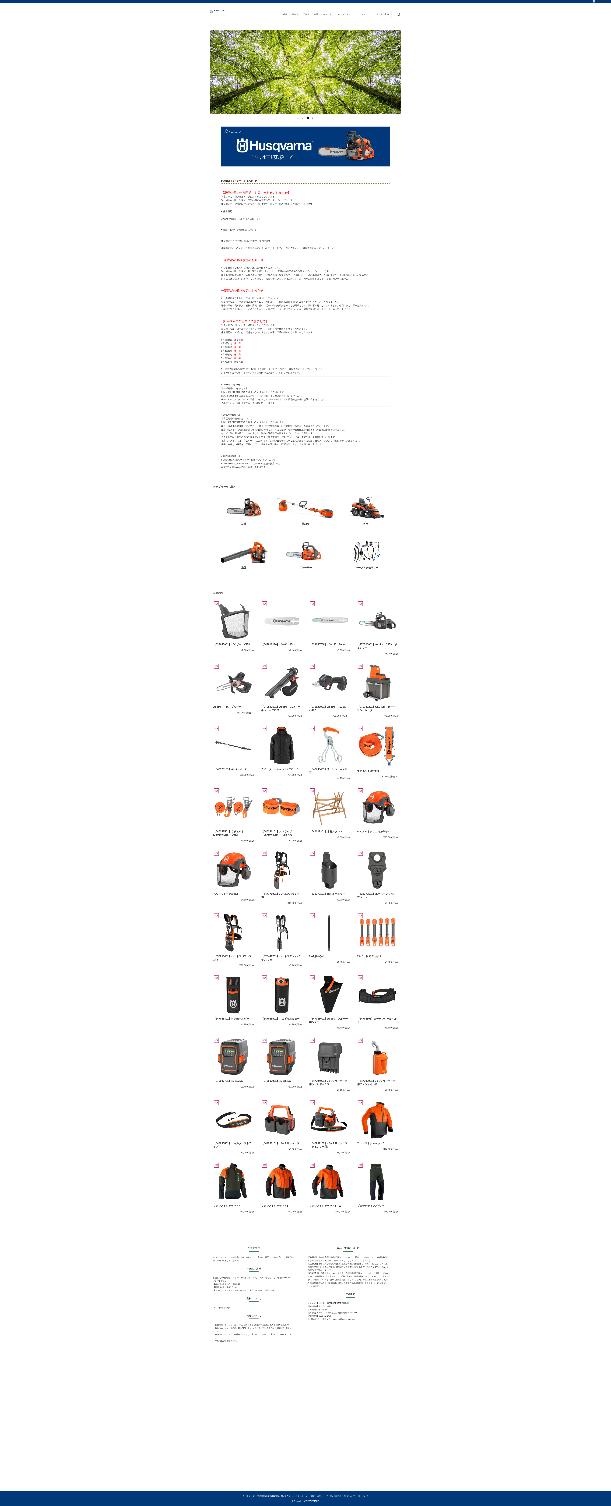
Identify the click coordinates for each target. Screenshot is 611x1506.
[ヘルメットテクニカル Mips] (377, 808)
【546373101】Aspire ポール (230, 769)
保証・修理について (319, 1496)
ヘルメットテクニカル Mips (373, 831)
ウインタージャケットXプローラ (280, 769)
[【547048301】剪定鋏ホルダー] (233, 995)
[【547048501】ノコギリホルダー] (281, 995)
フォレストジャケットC (371, 1143)
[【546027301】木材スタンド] (329, 808)
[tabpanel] (305, 72)
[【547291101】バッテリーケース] (281, 1120)
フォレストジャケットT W (325, 1205)
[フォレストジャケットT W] (329, 1182)
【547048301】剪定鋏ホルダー (231, 1018)
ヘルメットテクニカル (226, 894)
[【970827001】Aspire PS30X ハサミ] (329, 683)
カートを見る (383, 14)
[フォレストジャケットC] (377, 1120)
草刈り (295, 14)
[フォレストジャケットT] (281, 1182)
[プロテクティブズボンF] (377, 1182)
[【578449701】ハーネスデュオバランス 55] (281, 933)
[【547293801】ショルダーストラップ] (233, 1120)
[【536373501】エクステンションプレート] (377, 870)
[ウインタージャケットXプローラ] (281, 745)
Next (607, 72)
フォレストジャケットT (274, 1205)
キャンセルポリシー (300, 1496)
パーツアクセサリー (347, 14)
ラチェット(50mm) (368, 770)
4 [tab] (313, 118)
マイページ (367, 14)
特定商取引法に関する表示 (278, 1496)
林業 (285, 14)
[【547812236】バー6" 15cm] (281, 621)
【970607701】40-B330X (228, 1081)
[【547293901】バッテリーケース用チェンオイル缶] (377, 1057)
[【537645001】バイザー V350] (233, 621)
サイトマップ (248, 1496)
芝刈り (306, 14)
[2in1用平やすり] (329, 933)
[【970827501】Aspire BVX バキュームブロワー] (281, 683)
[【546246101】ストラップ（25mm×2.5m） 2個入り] (281, 808)
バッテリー (328, 14)
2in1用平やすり (318, 956)
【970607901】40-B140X (276, 1081)
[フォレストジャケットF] (233, 1182)
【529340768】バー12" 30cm (327, 644)
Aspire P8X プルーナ (227, 706)
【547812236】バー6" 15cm (278, 644)
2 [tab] (303, 118)
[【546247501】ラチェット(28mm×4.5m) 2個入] (233, 808)
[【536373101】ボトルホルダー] (329, 870)
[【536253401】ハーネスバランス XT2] (233, 933)
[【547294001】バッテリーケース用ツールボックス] (329, 1057)
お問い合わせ (362, 1496)
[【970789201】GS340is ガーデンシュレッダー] (377, 683)
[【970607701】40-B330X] (233, 1057)
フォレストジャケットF (226, 1205)
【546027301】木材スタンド (325, 831)
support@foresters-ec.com (344, 1319)
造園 (316, 14)
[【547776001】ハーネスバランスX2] (281, 870)
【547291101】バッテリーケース (280, 1143)
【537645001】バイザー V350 (231, 644)
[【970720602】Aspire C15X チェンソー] (377, 621)
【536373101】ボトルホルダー (327, 894)
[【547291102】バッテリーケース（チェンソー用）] (329, 1120)
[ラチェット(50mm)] (377, 746)
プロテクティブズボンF (370, 1205)
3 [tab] (308, 118)
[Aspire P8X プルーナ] (233, 683)
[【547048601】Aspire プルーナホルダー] (329, 995)
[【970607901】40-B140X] (281, 1057)
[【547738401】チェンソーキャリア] (329, 745)
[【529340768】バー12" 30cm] (329, 621)
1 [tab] (298, 118)
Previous (4, 72)
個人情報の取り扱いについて (342, 1496)
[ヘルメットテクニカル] (233, 870)
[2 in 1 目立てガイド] (377, 933)
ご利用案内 (261, 1496)
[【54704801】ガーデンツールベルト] (377, 995)
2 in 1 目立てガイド (369, 956)
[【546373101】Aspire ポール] (233, 745)
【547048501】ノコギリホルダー (280, 1018)
